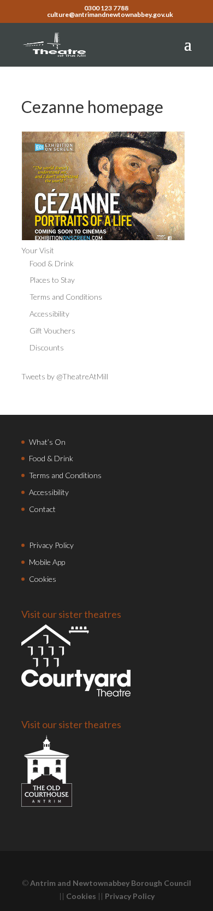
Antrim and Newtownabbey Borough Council (110, 883)
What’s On (47, 441)
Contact (42, 509)
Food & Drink (51, 263)
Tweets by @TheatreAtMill (64, 376)
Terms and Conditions (65, 296)
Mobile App (47, 562)
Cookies (42, 578)
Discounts (46, 347)
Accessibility (49, 313)
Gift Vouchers (52, 330)
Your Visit (37, 250)
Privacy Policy (51, 545)
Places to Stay (52, 279)
